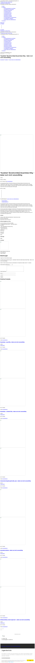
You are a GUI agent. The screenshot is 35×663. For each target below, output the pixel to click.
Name (1, 273)
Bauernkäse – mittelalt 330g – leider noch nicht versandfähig (13, 411)
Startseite (2, 59)
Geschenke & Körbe (7, 14)
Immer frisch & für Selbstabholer (10, 19)
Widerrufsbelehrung (16, 646)
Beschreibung (4, 200)
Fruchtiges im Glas (7, 11)
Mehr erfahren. (11, 661)
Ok (30, 660)
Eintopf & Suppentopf (8, 10)
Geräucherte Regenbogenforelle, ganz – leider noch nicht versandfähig (15, 481)
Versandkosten (9, 181)
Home (3, 6)
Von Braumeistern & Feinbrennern (10, 17)
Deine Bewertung (3, 264)
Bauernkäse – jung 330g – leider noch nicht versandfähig (12, 342)
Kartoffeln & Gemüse (8, 15)
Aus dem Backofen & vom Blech (9, 8)
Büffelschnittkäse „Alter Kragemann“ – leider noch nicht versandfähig (15, 619)
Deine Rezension (3, 271)
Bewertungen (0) (5, 201)
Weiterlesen (2, 345)
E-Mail (1, 275)
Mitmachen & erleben (8, 16)
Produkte (3, 7)
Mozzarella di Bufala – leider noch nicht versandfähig (11, 550)
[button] (5, 3)
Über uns (3, 20)
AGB (11, 646)
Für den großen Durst (8, 12)
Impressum (3, 646)
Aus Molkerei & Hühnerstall (9, 9)
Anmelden (2, 29)
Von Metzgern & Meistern (8, 18)
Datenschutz (8, 646)
